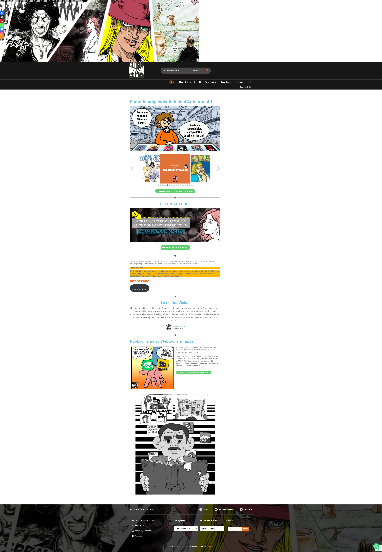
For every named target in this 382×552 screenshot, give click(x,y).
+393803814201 (141, 525)
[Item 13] (185, 185)
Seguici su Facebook (227, 509)
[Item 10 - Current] (178, 185)
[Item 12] (183, 185)
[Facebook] (2, 13)
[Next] (218, 168)
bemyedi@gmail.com (143, 531)
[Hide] (1, 41)
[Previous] (132, 168)
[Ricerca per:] (235, 529)
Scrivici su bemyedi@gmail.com (139, 288)
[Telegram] (2, 29)
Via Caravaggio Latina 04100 (146, 520)
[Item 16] (192, 185)
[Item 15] (189, 185)
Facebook (139, 536)
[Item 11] (180, 185)
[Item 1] (158, 185)
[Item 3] (163, 185)
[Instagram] (2, 33)
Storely (210, 546)
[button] (376, 546)
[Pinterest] (2, 21)
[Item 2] (160, 185)
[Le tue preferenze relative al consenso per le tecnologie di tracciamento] (378, 548)
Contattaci (248, 509)
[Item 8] (174, 185)
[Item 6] (169, 185)
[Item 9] (176, 185)
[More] (2, 37)
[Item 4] (165, 185)
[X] (2, 17)
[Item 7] (171, 185)
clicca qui (179, 356)
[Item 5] (167, 185)
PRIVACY (207, 509)
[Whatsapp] (2, 25)
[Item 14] (187, 185)
